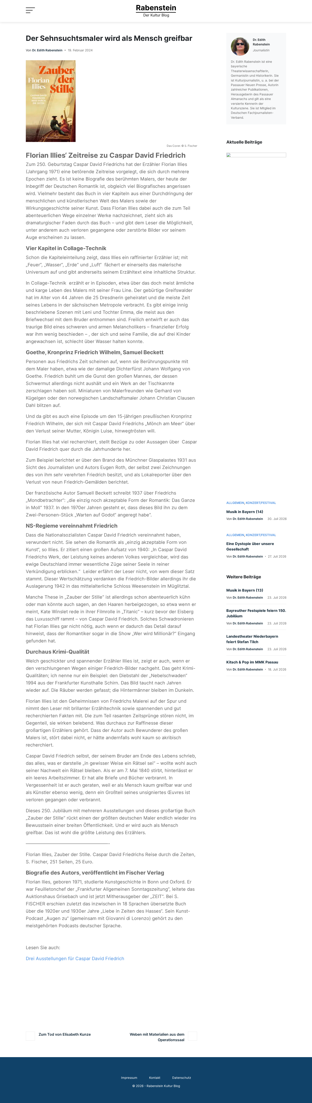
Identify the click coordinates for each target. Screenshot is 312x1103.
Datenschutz (181, 1077)
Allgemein (235, 503)
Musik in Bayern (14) (244, 511)
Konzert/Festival (261, 503)
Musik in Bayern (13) (244, 590)
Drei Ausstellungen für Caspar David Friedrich (75, 958)
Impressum (129, 1077)
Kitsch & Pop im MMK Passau (252, 662)
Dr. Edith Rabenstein (47, 50)
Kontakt (154, 1077)
